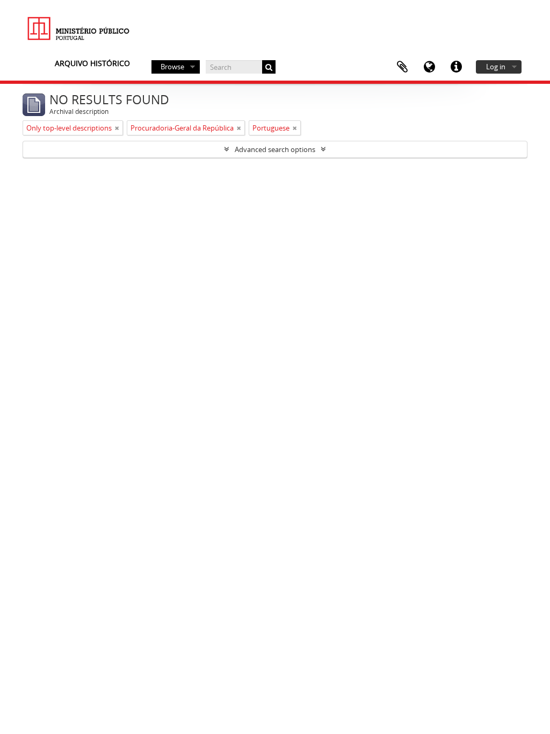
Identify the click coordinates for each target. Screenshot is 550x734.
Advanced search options (275, 149)
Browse (172, 66)
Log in (495, 66)
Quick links (456, 67)
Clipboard (402, 67)
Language (429, 67)
